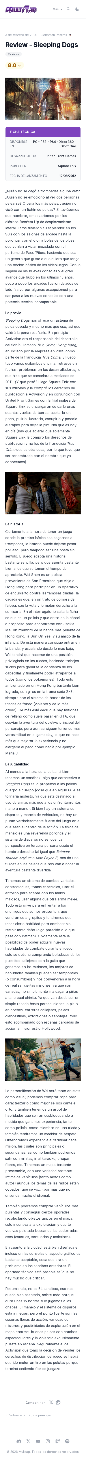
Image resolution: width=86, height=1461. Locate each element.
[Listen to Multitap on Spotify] (67, 1441)
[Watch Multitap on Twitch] (57, 1441)
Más (56, 9)
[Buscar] (68, 9)
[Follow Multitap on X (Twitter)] (28, 1441)
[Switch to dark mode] (77, 9)
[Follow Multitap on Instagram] (48, 1441)
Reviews (13, 54)
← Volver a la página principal (28, 1415)
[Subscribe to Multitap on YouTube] (38, 1441)
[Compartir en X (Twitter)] (51, 1402)
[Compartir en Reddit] (58, 1402)
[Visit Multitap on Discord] (19, 1441)
